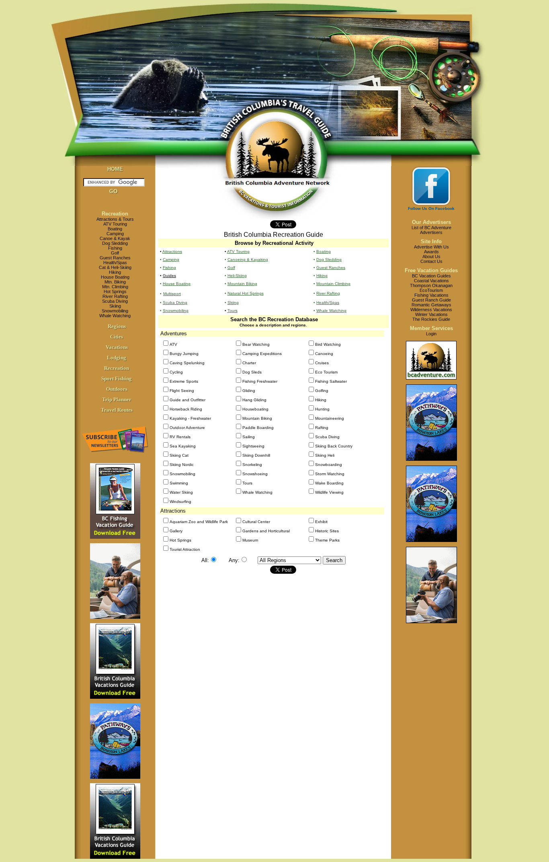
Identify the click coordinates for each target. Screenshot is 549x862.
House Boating (115, 277)
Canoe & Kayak (115, 238)
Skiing (115, 306)
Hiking (115, 272)
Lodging (116, 358)
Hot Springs (115, 291)
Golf (115, 252)
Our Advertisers (431, 222)
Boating (115, 228)
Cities (116, 337)
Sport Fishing (116, 379)
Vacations (117, 347)
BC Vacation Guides (431, 275)
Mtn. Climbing (115, 286)
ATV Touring (115, 224)
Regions (117, 326)
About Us (431, 256)
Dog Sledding (115, 243)
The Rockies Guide (431, 319)
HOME (115, 169)
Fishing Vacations (431, 295)
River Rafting (115, 296)
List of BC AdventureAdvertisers (431, 230)
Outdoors (116, 389)
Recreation (115, 214)
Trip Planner (116, 399)
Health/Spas (115, 262)
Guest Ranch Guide (431, 300)
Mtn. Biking (115, 281)
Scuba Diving (115, 301)
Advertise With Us (431, 246)
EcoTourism (431, 290)
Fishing (115, 248)
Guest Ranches (115, 257)
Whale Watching (115, 315)
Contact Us (431, 261)
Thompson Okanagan (431, 285)
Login (431, 333)
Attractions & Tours (115, 219)
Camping (115, 233)
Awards (431, 251)
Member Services (431, 328)
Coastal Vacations (431, 280)
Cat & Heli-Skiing (115, 267)
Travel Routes (117, 410)
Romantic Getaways (431, 304)
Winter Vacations (431, 314)
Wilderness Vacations (431, 309)
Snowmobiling (115, 310)
